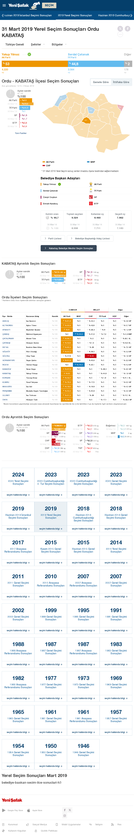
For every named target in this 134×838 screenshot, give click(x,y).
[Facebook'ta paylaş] (128, 28)
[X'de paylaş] (121, 28)
